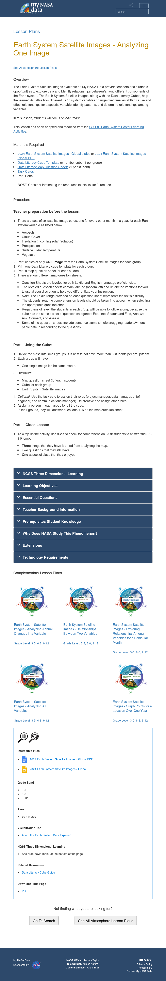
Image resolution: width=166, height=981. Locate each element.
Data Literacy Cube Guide (38, 872)
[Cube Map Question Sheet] (56, 270)
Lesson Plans (26, 31)
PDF (25, 891)
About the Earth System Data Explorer (46, 835)
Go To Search (44, 920)
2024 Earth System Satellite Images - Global (58, 769)
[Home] (36, 8)
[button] (145, 960)
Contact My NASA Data (139, 971)
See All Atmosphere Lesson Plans (35, 68)
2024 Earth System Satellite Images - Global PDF (61, 759)
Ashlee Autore (90, 963)
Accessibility (145, 967)
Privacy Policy (144, 964)
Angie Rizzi (93, 967)
